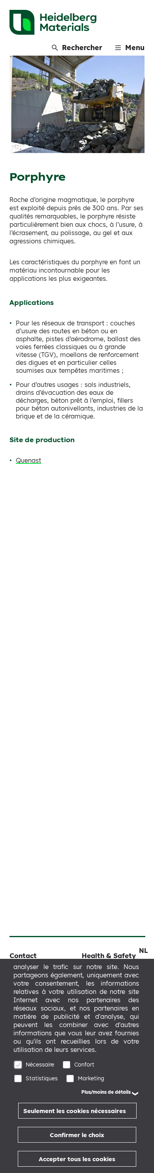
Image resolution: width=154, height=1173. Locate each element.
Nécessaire (40, 1064)
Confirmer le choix (77, 1135)
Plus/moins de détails (106, 1092)
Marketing (91, 1078)
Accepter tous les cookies (77, 1159)
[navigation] (143, 950)
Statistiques (42, 1078)
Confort (84, 1064)
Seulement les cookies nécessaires (74, 1111)
